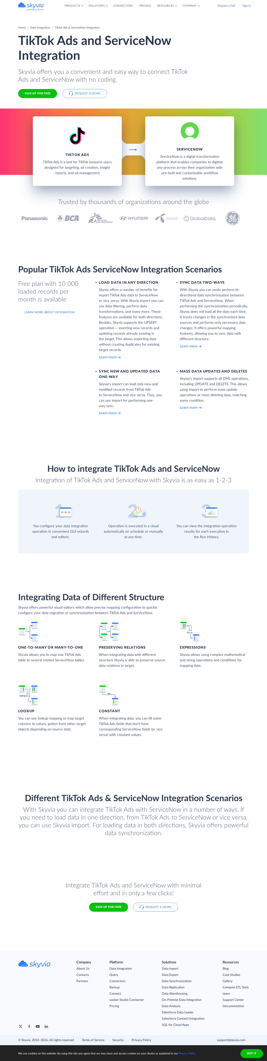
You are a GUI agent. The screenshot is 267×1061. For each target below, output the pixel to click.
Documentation (233, 1006)
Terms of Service (93, 1040)
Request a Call (226, 5)
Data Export (170, 974)
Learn (226, 993)
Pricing (114, 1006)
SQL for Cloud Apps (175, 1024)
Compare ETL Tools (236, 987)
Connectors (117, 981)
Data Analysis (171, 1006)
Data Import (170, 968)
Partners (82, 981)
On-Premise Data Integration (182, 999)
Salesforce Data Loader (178, 1012)
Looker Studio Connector (126, 999)
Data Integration (40, 27)
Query (113, 974)
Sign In (247, 5)
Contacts (82, 974)
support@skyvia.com (231, 1040)
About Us (83, 968)
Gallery (227, 981)
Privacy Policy (141, 1040)
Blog (226, 968)
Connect (115, 993)
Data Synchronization (177, 981)
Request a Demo (88, 93)
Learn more (108, 357)
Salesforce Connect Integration (183, 1018)
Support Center (233, 999)
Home (22, 27)
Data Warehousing (174, 993)
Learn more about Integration (49, 312)
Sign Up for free (38, 93)
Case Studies (231, 974)
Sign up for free (109, 907)
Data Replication (173, 987)
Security (118, 1040)
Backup (114, 987)
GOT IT (252, 1053)
